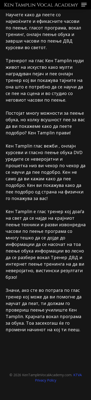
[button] (84, 4)
